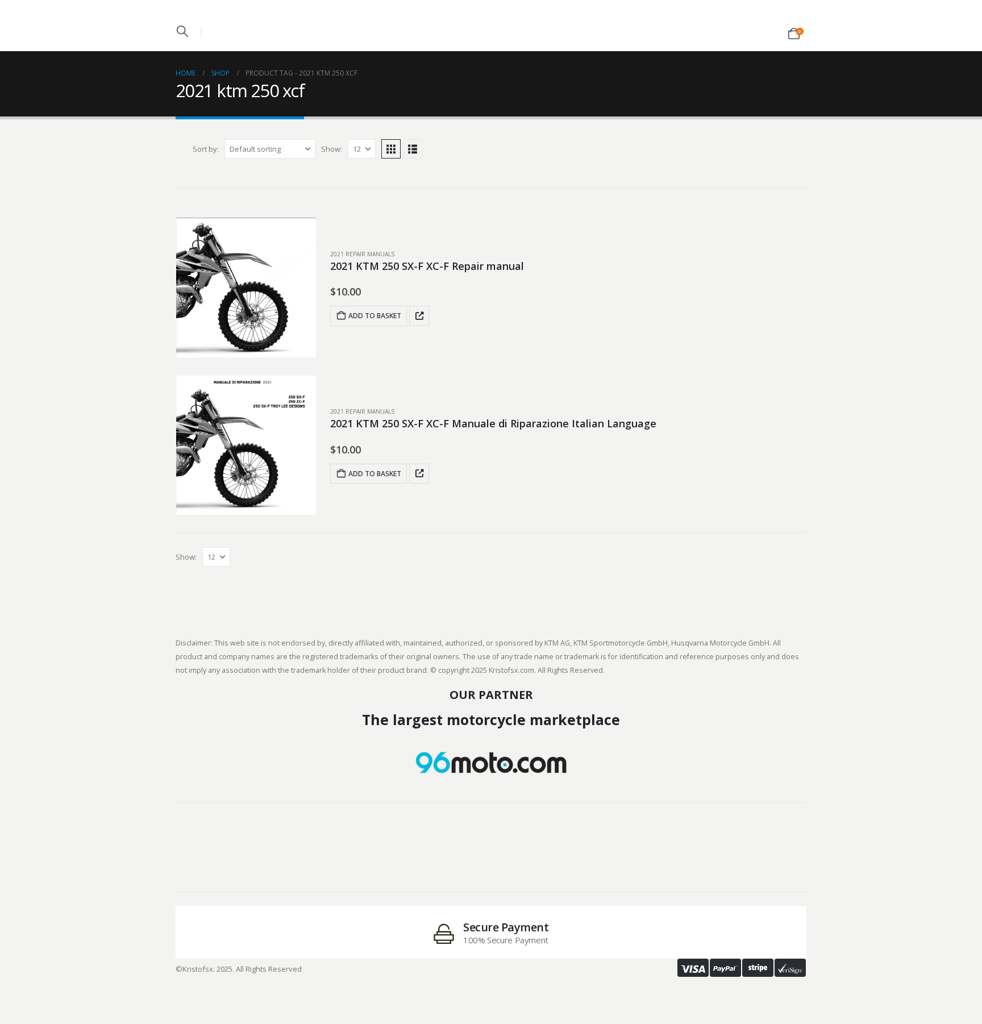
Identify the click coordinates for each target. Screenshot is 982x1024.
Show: (331, 149)
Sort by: (206, 149)
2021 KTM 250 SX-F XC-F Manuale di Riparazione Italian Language (493, 423)
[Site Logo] (491, 22)
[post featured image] (246, 287)
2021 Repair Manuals (362, 254)
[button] (182, 31)
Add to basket (374, 315)
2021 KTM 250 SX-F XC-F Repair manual (427, 266)
